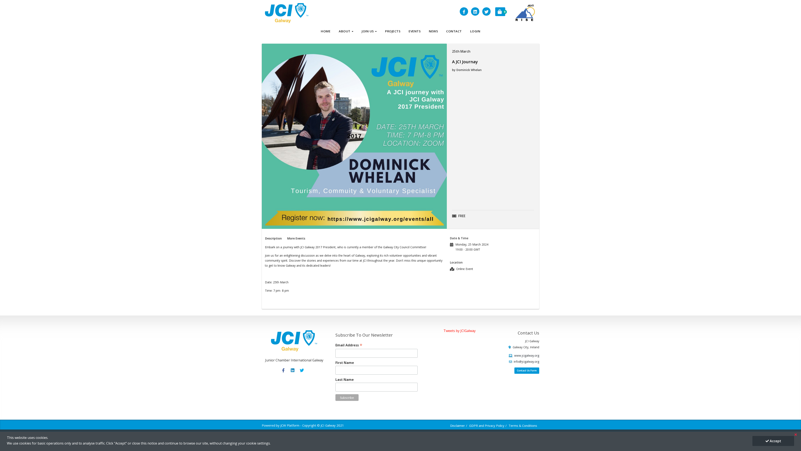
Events (415, 31)
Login (475, 31)
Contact (454, 31)
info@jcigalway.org (526, 362)
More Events (296, 238)
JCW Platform (289, 425)
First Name (344, 362)
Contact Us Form (527, 370)
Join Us (368, 31)
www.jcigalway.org (526, 355)
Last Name (344, 379)
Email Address (348, 345)
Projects (392, 31)
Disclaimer (457, 425)
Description (273, 238)
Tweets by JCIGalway (459, 330)
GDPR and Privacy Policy (486, 425)
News (433, 31)
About (345, 31)
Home (325, 31)
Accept (775, 441)
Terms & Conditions (523, 425)
